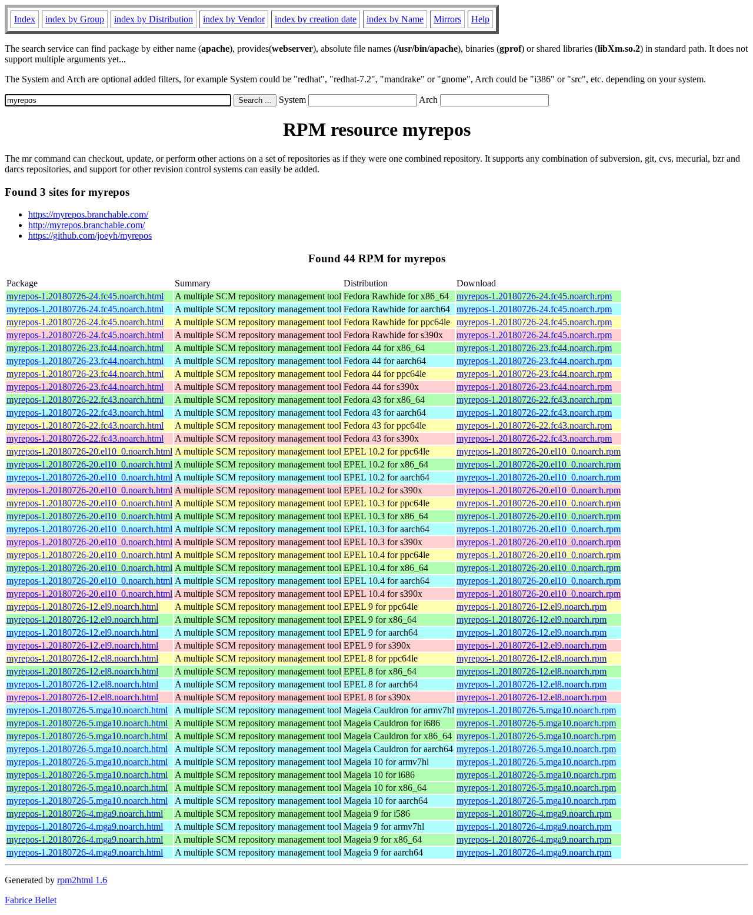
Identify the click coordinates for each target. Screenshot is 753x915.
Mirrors (447, 19)
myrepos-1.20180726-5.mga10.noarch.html (87, 710)
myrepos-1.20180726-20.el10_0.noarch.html (89, 451)
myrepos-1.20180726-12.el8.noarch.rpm (532, 658)
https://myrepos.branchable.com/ (88, 214)
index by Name (395, 19)
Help (480, 19)
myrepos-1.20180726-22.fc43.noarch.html (85, 400)
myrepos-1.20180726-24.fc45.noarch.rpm (534, 296)
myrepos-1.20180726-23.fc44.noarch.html (85, 348)
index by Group (74, 19)
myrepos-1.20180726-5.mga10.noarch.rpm (536, 710)
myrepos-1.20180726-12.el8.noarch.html (82, 658)
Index (24, 19)
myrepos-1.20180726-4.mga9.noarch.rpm (534, 814)
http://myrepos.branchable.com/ (86, 225)
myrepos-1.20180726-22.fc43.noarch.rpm (534, 400)
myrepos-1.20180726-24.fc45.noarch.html (85, 296)
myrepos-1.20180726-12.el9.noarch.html (82, 607)
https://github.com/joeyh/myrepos (90, 236)
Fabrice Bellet (30, 900)
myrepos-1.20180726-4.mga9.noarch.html (84, 814)
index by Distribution (153, 19)
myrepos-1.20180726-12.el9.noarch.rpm (532, 607)
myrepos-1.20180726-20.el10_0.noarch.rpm (539, 451)
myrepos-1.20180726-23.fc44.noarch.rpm (534, 348)
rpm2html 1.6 (82, 880)
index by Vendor (234, 19)
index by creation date (315, 19)
